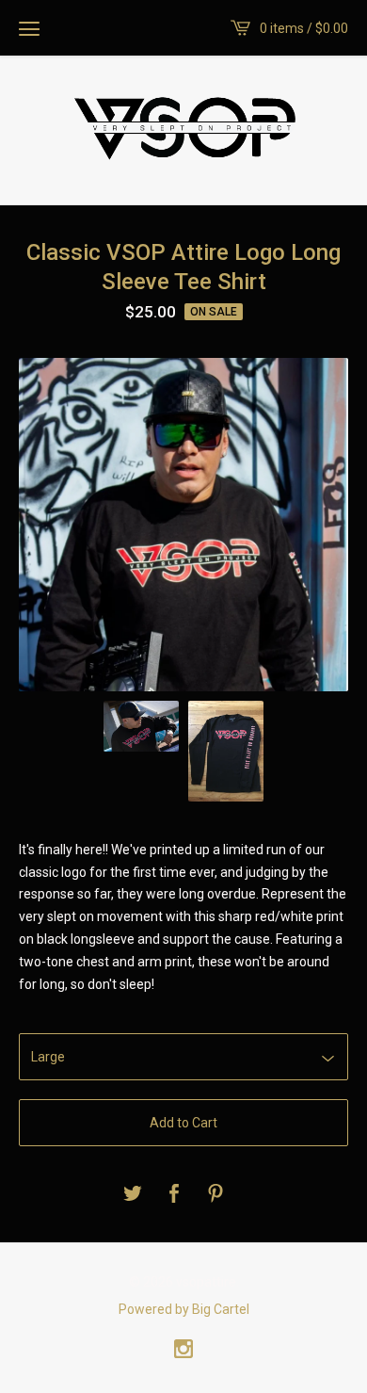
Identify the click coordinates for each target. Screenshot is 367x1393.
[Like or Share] (174, 1195)
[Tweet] (132, 1195)
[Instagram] (183, 1350)
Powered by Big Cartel (184, 1309)
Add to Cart (183, 1122)
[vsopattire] (183, 128)
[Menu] (29, 28)
